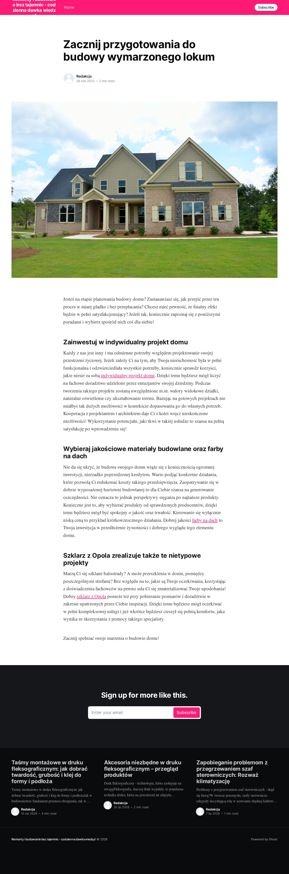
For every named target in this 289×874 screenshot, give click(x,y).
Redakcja (84, 76)
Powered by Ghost (264, 839)
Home (69, 7)
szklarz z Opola (91, 596)
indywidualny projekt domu (128, 375)
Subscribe (266, 7)
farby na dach (205, 520)
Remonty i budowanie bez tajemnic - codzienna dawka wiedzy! (54, 839)
